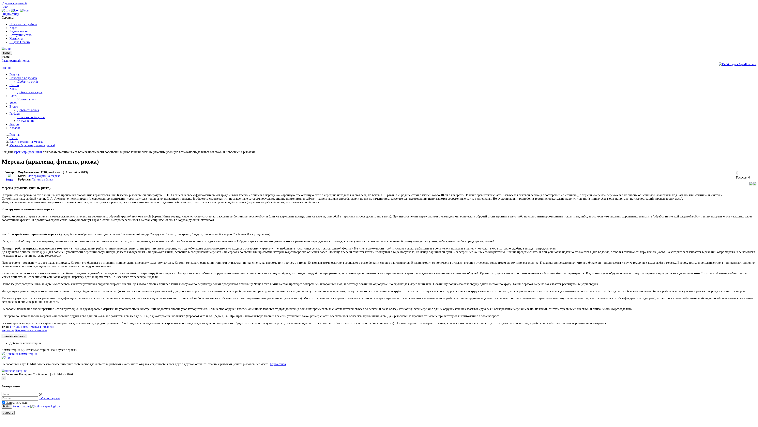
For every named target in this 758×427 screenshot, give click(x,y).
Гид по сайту (10, 14)
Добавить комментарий (25, 343)
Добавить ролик (28, 110)
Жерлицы (8, 330)
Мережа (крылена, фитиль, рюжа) (32, 145)
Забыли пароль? (49, 398)
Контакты (16, 38)
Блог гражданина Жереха (26, 141)
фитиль (14, 326)
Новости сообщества (31, 117)
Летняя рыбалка (42, 179)
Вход (5, 7)
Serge (9, 179)
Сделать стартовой (14, 3)
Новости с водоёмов (23, 24)
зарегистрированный (28, 152)
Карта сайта (278, 364)
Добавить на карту (29, 92)
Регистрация (21, 406)
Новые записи (27, 99)
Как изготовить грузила (31, 330)
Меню (6, 67)
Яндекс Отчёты (19, 42)
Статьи (14, 85)
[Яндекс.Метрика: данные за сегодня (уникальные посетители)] (14, 371)
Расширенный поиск (16, 60)
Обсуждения (25, 120)
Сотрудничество (20, 35)
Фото (13, 103)
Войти (6, 406)
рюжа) (25, 326)
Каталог (14, 127)
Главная (14, 74)
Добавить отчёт (27, 81)
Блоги (13, 95)
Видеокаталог (18, 31)
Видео (13, 106)
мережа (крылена (42, 326)
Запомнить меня (17, 402)
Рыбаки (14, 113)
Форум (14, 124)
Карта (13, 27)
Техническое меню (14, 336)
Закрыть (8, 412)
